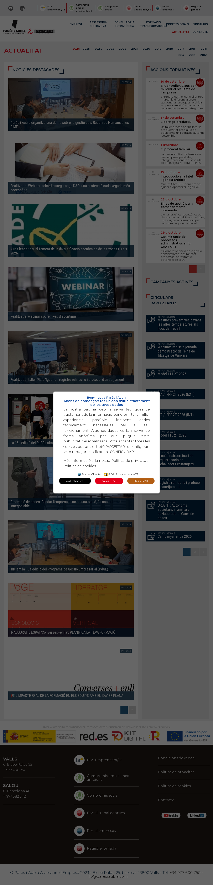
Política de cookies (79, 466)
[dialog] (106, 443)
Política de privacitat (129, 461)
